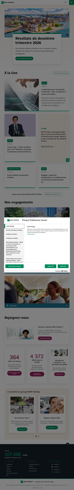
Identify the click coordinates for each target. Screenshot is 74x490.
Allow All (63, 266)
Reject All (50, 266)
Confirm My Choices (14, 266)
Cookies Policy (31, 234)
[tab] (14, 226)
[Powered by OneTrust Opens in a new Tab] (62, 271)
